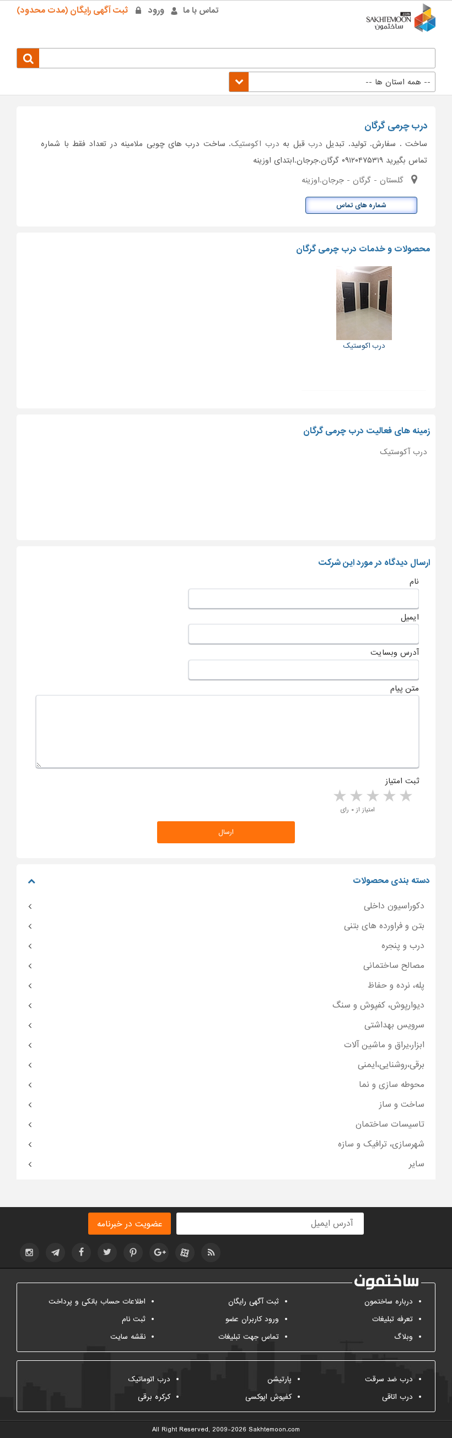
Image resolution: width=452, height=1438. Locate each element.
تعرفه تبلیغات (392, 1319)
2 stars (388, 796)
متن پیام (404, 688)
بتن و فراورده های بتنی (384, 926)
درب (315, 144)
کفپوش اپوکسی (268, 1397)
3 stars (372, 796)
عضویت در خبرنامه (129, 1224)
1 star (405, 796)
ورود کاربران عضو (252, 1319)
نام (414, 581)
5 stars (339, 796)
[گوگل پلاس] (159, 1252)
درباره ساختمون (388, 1301)
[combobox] (332, 82)
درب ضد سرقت (389, 1379)
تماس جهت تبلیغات (248, 1337)
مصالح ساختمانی (393, 965)
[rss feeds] (210, 1252)
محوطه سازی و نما (391, 1084)
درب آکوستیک (403, 452)
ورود (156, 10)
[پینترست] (133, 1252)
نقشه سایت (128, 1337)
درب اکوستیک (255, 144)
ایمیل (410, 617)
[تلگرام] (55, 1252)
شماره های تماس (361, 206)
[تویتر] (107, 1252)
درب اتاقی (397, 1397)
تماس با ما (201, 10)
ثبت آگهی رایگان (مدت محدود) (72, 10)
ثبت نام (134, 1319)
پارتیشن (279, 1379)
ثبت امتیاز (402, 781)
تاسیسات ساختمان (390, 1124)
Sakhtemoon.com (274, 1430)
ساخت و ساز (401, 1104)
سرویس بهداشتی (394, 1025)
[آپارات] (185, 1252)
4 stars (355, 796)
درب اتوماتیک (149, 1379)
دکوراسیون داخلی (394, 906)
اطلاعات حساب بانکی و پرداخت (97, 1301)
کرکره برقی (154, 1397)
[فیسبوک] (81, 1252)
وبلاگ (403, 1337)
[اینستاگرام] (29, 1252)
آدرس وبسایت (394, 653)
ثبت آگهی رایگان (253, 1301)
